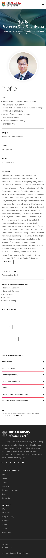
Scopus (6, 321)
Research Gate (9, 339)
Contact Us (6, 498)
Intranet (4, 529)
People (4, 478)
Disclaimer (5, 544)
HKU (3, 509)
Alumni (4, 525)
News (4, 494)
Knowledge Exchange (10, 490)
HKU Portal (6, 513)
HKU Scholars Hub (10, 315)
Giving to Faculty (8, 517)
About (4, 474)
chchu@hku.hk (7, 150)
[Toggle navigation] (43, 4)
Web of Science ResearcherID (13, 345)
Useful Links (6, 533)
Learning (5, 482)
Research (5, 486)
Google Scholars (10, 333)
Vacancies (5, 521)
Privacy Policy (7, 547)
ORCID (6, 327)
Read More (7, 262)
